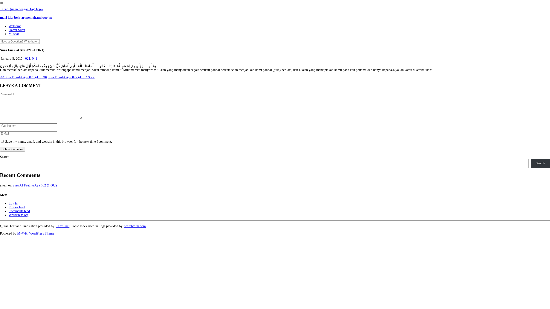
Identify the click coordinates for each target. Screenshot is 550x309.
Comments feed (19, 211)
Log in (13, 203)
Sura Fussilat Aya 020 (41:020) (23, 77)
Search (4, 157)
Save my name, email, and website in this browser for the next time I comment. (58, 141)
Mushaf (14, 34)
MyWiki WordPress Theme (35, 233)
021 (27, 58)
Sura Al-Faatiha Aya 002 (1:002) (34, 185)
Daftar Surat (17, 30)
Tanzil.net (62, 226)
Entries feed (17, 207)
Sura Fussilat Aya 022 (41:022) (71, 77)
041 (34, 58)
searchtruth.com (135, 226)
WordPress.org (19, 215)
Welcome (15, 26)
